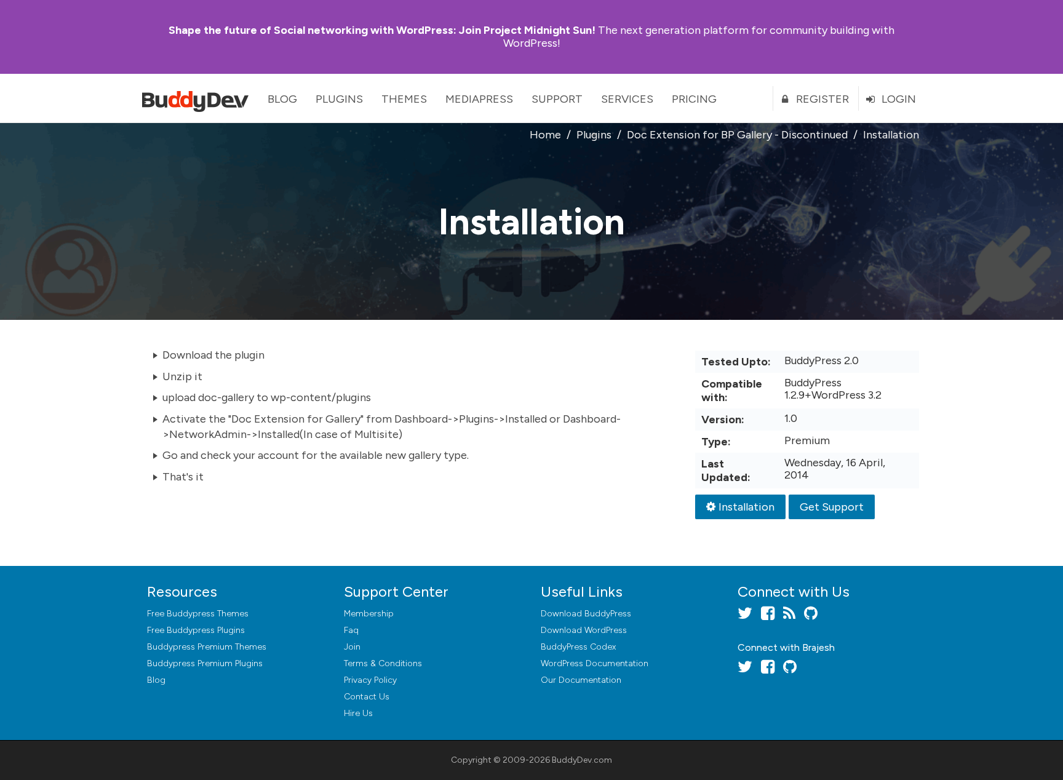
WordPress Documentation (594, 663)
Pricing (694, 99)
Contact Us (366, 696)
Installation (746, 507)
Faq (351, 630)
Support (557, 99)
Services (627, 99)
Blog (282, 99)
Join (352, 647)
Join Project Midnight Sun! (382, 30)
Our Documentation (581, 680)
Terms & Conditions (383, 663)
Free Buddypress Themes (198, 613)
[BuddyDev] (198, 98)
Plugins (339, 99)
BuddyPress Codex (578, 647)
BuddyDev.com (582, 760)
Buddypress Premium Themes (206, 647)
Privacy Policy (370, 680)
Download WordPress (584, 630)
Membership (369, 613)
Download (586, 613)
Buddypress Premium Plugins (205, 663)
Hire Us (358, 713)
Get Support (832, 507)
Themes (404, 99)
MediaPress (479, 99)
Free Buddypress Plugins (196, 630)
